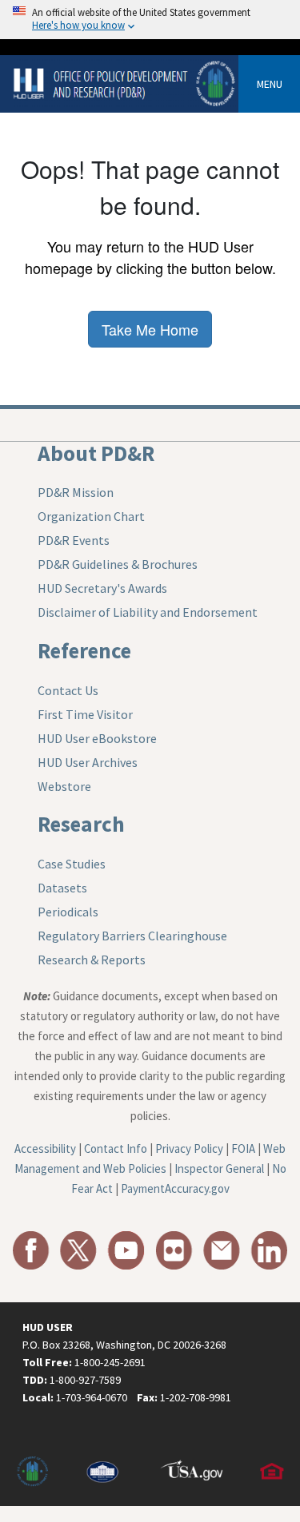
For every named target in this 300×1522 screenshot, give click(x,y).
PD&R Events (74, 540)
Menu (269, 84)
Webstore (64, 786)
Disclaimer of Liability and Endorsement (148, 612)
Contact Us (68, 690)
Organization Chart (91, 516)
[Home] (125, 82)
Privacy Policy (189, 1148)
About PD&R (96, 453)
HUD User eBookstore (97, 738)
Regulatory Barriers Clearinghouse (132, 936)
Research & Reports (92, 960)
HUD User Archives (88, 762)
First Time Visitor (85, 714)
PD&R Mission (76, 492)
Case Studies (72, 864)
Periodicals (68, 912)
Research (81, 823)
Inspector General (219, 1168)
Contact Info (115, 1148)
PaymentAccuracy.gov (175, 1188)
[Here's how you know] (150, 19)
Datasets (62, 888)
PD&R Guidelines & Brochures (118, 564)
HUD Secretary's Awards (102, 588)
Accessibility (45, 1148)
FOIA (243, 1148)
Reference (84, 650)
